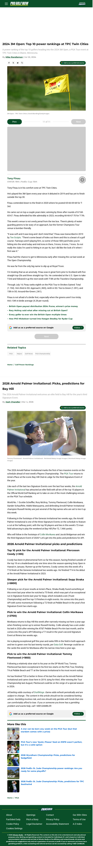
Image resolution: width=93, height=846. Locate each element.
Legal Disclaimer (34, 824)
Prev (14, 121)
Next (78, 121)
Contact (50, 815)
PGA (11, 354)
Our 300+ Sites (80, 815)
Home (10, 365)
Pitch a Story (32, 819)
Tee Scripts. (16, 237)
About (9, 815)
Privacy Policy (52, 819)
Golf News (29, 354)
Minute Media (18, 835)
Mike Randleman (14, 57)
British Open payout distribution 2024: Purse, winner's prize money (43, 306)
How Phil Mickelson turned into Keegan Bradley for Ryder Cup (41, 319)
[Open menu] (6, 3)
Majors (19, 354)
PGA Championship (42, 354)
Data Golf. (59, 644)
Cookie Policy (12, 824)
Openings (30, 815)
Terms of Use (79, 819)
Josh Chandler (13, 402)
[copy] (22, 62)
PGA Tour (68, 473)
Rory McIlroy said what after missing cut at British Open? (38, 310)
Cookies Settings (14, 828)
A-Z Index (77, 824)
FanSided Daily (13, 819)
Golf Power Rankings (24, 365)
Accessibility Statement (57, 824)
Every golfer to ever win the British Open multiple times (38, 314)
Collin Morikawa (48, 534)
